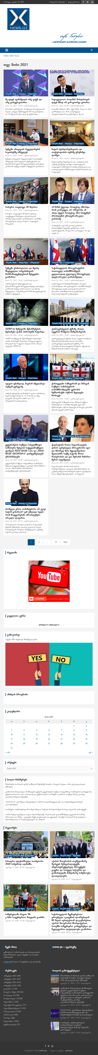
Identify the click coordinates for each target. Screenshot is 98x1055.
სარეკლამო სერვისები (57, 2)
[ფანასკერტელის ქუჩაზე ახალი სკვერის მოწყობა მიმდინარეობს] (72, 312)
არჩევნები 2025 (10, 986)
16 (86, 735)
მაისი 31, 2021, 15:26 (13, 280)
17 (12, 739)
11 (24, 735)
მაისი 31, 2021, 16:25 (60, 159)
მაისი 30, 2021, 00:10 (13, 521)
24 (12, 744)
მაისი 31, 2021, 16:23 (13, 210)
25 (24, 744)
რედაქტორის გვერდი (13, 1005)
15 (74, 735)
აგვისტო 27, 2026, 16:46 (70, 1005)
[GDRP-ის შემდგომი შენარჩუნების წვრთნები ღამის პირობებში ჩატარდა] (25, 312)
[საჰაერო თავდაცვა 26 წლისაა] (25, 190)
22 (74, 739)
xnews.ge (42, 1051)
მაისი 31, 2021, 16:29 (13, 156)
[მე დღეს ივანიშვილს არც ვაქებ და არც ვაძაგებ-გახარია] (25, 82)
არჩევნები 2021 (10, 979)
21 (61, 739)
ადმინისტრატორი (31, 106)
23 (86, 739)
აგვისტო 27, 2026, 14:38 (70, 1033)
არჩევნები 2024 (10, 982)
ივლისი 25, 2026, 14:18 (14, 921)
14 (56, 542)
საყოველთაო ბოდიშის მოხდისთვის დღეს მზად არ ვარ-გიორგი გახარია (71, 101)
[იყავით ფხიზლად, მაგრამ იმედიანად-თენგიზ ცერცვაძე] (25, 367)
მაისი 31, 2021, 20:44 (13, 106)
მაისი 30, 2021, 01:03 (60, 463)
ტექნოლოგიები (10, 1024)
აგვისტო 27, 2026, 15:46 (70, 1018)
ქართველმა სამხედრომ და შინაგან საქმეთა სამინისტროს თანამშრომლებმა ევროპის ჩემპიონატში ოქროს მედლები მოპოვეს (70, 389)
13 (49, 735)
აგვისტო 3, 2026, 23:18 (14, 868)
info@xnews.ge (10, 964)
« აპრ (7, 752)
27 (49, 744)
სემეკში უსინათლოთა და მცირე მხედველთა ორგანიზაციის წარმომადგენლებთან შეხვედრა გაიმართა (22, 272)
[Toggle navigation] (7, 50)
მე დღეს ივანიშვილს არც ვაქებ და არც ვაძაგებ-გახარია (23, 101)
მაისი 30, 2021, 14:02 (60, 335)
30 (86, 744)
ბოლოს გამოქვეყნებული (66, 970)
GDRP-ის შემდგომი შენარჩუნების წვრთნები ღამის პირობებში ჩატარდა (24, 330)
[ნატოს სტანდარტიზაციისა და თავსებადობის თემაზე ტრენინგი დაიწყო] (72, 132)
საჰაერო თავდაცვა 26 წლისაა (21, 207)
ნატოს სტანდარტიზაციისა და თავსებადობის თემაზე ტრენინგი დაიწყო (68, 152)
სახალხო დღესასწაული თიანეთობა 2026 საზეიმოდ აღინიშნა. (24, 863)
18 (24, 739)
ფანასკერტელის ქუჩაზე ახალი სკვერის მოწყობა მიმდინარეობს (69, 330)
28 (61, 744)
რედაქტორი (30, 868)
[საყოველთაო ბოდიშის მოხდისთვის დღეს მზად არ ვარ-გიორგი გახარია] (72, 82)
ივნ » (91, 752)
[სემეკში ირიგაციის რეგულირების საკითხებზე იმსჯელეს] (25, 132)
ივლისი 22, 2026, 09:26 (61, 933)
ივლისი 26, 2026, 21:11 (61, 879)
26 (37, 744)
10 (12, 735)
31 (12, 748)
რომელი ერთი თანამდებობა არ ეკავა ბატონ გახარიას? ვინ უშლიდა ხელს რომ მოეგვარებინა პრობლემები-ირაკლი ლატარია (25, 513)
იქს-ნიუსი (69, 1051)
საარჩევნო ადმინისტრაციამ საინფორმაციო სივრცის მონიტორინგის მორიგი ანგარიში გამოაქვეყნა (46, 809)
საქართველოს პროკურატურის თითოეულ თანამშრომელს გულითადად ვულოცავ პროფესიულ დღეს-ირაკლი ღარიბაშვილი (71, 272)
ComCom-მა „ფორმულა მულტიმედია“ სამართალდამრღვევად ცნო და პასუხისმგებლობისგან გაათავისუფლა (77, 1012)
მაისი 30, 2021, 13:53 (60, 399)
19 (37, 739)
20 (49, 739)
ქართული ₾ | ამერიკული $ (49, 625)
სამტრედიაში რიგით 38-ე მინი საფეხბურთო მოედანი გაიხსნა (24, 916)
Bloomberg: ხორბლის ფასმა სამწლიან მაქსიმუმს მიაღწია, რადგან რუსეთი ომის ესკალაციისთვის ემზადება (77, 978)
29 (74, 744)
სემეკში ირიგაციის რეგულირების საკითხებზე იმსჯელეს (22, 151)
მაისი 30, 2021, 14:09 (60, 280)
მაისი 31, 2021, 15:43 (60, 222)
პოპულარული (32, 94)
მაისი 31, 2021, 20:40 (60, 106)
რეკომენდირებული (71, 323)
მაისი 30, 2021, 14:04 (13, 335)
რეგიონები (11, 827)
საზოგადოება (34, 262)
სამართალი (8, 1015)
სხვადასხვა (8, 1021)
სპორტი (7, 1018)
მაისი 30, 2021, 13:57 (13, 390)
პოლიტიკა (22, 94)
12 (37, 735)
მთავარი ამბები (11, 94)
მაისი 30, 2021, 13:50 (13, 460)
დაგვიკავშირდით (74, 2)
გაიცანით (9, 855)
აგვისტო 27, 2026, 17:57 (70, 983)
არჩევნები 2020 (10, 976)
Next (65, 542)
